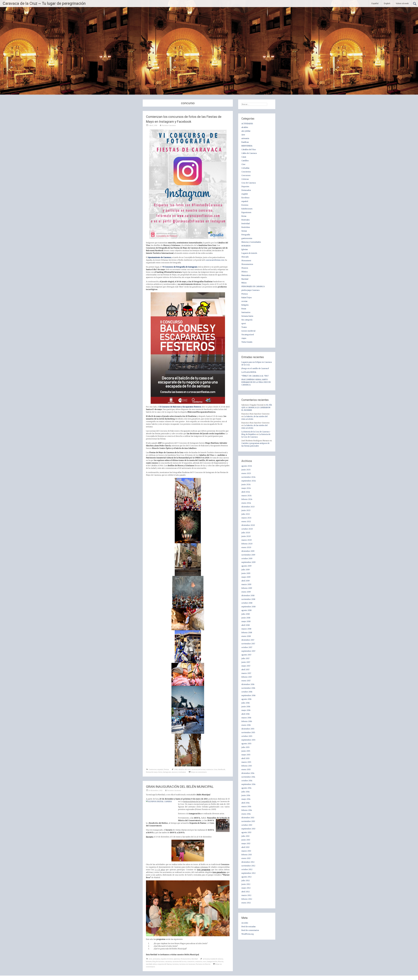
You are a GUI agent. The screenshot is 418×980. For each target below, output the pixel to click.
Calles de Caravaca (249, 153)
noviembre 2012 (248, 866)
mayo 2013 (245, 843)
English (387, 3)
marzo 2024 (246, 495)
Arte (150, 959)
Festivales (245, 220)
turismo (175, 964)
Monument (246, 260)
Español (375, 3)
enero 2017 (246, 681)
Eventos (170, 959)
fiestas (166, 769)
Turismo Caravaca (169, 125)
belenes (149, 961)
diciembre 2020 (248, 525)
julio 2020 (245, 532)
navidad (149, 964)
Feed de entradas (248, 926)
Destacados (246, 190)
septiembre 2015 (248, 740)
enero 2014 (246, 814)
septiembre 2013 (248, 829)
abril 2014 (245, 803)
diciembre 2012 (248, 862)
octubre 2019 (246, 558)
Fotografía (245, 235)
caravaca (168, 961)
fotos (160, 772)
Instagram (167, 772)
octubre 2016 (246, 692)
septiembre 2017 (248, 651)
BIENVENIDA (246, 146)
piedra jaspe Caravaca (250, 290)
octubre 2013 (246, 825)
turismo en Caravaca (187, 964)
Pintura (244, 294)
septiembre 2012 (248, 873)
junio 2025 (245, 470)
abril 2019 (245, 581)
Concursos (153, 769)
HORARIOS (245, 246)
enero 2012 (246, 903)
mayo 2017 (245, 666)
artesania (156, 959)
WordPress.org (247, 934)
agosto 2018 (246, 610)
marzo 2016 (246, 718)
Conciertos (246, 172)
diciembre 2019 (247, 551)
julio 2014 (245, 792)
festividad (245, 223)
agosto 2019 (246, 566)
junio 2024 (246, 484)
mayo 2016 (245, 710)
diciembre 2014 (247, 773)
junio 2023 (245, 510)
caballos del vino (184, 769)
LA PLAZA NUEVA (248, 372)
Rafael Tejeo (246, 297)
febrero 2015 (246, 766)
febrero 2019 (246, 588)
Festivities (245, 227)
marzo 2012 (246, 895)
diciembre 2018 (247, 595)
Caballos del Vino (248, 149)
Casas (243, 157)
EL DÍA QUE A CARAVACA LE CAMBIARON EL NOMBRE (256, 407)
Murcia (220, 961)
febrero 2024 (246, 499)
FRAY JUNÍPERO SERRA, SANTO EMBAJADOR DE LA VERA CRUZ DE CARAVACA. (256, 382)
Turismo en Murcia (203, 964)
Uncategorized (247, 334)
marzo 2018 (246, 629)
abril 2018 (245, 625)
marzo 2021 (246, 518)
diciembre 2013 (247, 817)
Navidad (194, 959)
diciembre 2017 (247, 640)
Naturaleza (245, 275)
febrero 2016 (246, 721)
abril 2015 (245, 758)
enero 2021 (246, 521)
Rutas (243, 309)
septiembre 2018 (248, 607)
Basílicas (245, 142)
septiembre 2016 (248, 695)
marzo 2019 (246, 584)
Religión (245, 305)
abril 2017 (245, 669)
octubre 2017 (246, 647)
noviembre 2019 (248, 555)
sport (243, 323)
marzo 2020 (246, 540)
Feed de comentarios (250, 930)
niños (155, 964)
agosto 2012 (246, 877)
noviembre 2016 (248, 688)
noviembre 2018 (248, 599)
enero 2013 (245, 858)
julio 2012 (245, 880)
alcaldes (244, 127)
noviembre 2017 (248, 644)
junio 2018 (245, 618)
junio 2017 (245, 662)
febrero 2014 (246, 810)
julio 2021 (245, 514)
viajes (243, 338)
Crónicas (245, 179)
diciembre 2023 (248, 507)
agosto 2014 (246, 788)
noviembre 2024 (248, 477)
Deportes (245, 186)
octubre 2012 (246, 869)
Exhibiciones (246, 209)
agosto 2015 (246, 743)
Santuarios (245, 312)
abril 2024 (245, 492)
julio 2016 (245, 703)
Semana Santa (247, 316)
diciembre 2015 (247, 729)
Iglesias (177, 959)
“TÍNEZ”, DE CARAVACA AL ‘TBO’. (255, 376)
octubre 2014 (246, 780)
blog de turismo (158, 961)
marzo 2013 (246, 851)
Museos (244, 268)
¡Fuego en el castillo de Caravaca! (255, 368)
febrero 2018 (246, 632)
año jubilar (245, 131)
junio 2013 (245, 840)
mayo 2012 (246, 888)
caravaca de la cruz (198, 769)
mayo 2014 (245, 799)
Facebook (221, 769)
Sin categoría (246, 320)
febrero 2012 (246, 899)
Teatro (244, 327)
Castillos (245, 160)
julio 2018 (245, 614)
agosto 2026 (246, 466)
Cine (243, 164)
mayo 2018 (245, 621)
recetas (244, 301)
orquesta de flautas (164, 964)
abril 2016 (245, 714)
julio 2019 (245, 569)
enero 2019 (246, 592)
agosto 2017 (246, 655)
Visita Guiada (246, 342)
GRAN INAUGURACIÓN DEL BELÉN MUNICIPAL (180, 787)
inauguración (212, 961)
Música (244, 272)
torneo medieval (248, 331)
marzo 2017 (246, 673)
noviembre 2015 (248, 732)
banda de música (217, 959)
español (160, 769)
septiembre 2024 (248, 481)
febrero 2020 (246, 544)
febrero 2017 (246, 677)
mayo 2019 (245, 577)
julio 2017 (245, 658)
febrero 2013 (246, 854)
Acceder (244, 923)
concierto (191, 961)
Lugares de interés (249, 253)
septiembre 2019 (248, 562)
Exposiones (246, 212)
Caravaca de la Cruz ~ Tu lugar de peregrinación (44, 3)
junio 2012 (245, 884)
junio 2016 (245, 706)
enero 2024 (246, 503)
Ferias (243, 216)
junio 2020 (246, 536)
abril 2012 (245, 892)
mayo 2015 (245, 755)
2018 (176, 769)
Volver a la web (402, 3)
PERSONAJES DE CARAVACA (253, 286)
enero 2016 (246, 725)
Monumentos (185, 959)
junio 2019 (245, 573)
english (244, 194)
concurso (209, 769)
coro (204, 961)
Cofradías (245, 168)
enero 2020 (246, 547)
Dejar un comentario (199, 772)
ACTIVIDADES (247, 123)
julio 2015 (245, 747)
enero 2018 (246, 636)
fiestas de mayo (152, 772)
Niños (244, 283)
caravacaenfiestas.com (215, 260)
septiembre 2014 (248, 784)
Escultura (245, 198)
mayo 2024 (246, 488)
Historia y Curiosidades (251, 242)
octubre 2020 (247, 529)
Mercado (245, 257)
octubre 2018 (246, 603)
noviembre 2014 (248, 777)
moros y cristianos (179, 772)
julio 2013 (245, 836)
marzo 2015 (246, 762)
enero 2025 (246, 473)
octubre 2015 (246, 736)
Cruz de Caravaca (248, 183)
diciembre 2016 (247, 684)
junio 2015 (245, 751)
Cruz (215, 769)
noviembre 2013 (248, 821)
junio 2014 (245, 795)
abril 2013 (245, 847)
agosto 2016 (246, 699)
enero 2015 (246, 769)
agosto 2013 (246, 832)
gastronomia (246, 238)
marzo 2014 (246, 806)
